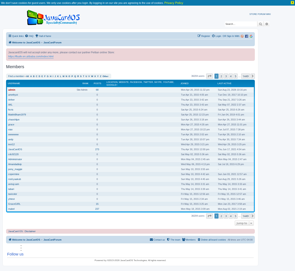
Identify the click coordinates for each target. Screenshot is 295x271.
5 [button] (235, 76)
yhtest (11, 199)
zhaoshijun (13, 119)
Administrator (15, 159)
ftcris (10, 109)
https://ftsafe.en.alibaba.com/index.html (31, 56)
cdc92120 (13, 154)
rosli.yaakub (14, 179)
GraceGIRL (14, 204)
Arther (11, 99)
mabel (11, 209)
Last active (224, 83)
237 (97, 209)
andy (10, 139)
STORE (253, 14)
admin (11, 89)
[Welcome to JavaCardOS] (53, 17)
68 (97, 89)
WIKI (268, 14)
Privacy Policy (173, 3)
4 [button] (231, 76)
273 (97, 149)
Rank (85, 83)
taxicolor (12, 194)
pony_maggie (15, 169)
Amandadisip (15, 164)
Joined (185, 83)
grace (11, 124)
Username (14, 83)
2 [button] (221, 76)
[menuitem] (29, 36)
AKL (10, 104)
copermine (13, 174)
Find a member (16, 76)
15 (97, 204)
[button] (209, 76)
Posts (97, 83)
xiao (10, 129)
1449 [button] (246, 76)
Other (105, 76)
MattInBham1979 (17, 114)
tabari (11, 189)
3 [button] (226, 76)
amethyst (13, 94)
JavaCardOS (15, 149)
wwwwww (13, 134)
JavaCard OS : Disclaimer (22, 231)
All (27, 76)
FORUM (261, 14)
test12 (11, 144)
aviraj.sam (13, 184)
